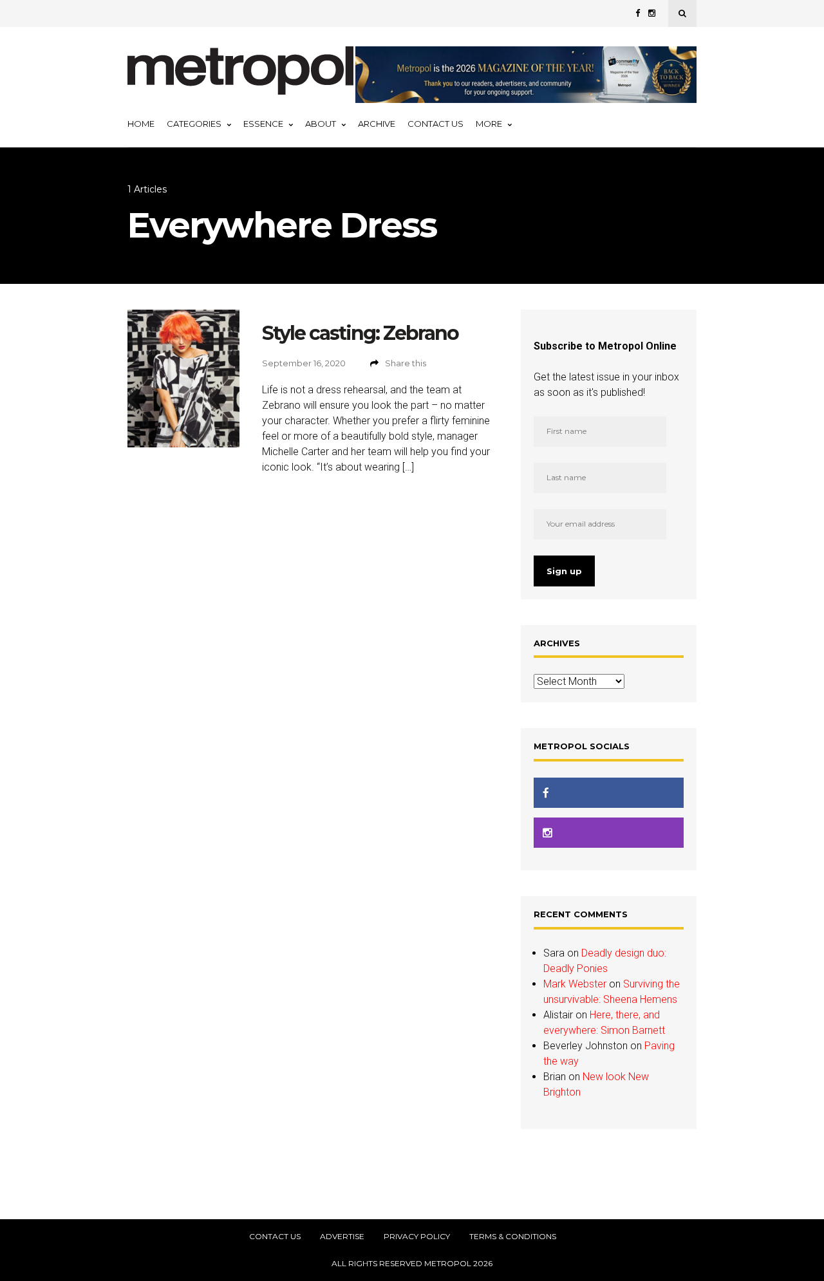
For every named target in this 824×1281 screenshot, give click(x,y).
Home (140, 123)
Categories (194, 123)
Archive (376, 123)
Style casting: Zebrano (360, 333)
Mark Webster (574, 984)
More (489, 123)
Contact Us (435, 123)
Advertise (342, 1236)
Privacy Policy (417, 1236)
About (320, 123)
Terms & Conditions (512, 1236)
